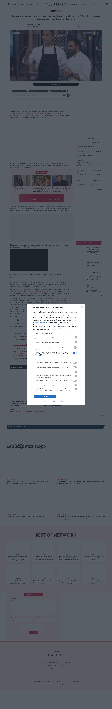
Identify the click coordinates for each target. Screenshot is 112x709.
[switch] (75, 337)
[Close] (82, 307)
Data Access (56, 401)
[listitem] (56, 333)
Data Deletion (47, 401)
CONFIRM (45, 396)
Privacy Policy (64, 401)
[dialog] (56, 354)
